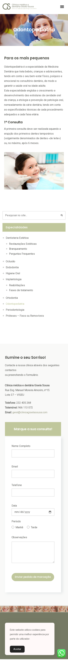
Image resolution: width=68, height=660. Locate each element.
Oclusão (10, 261)
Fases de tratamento (21, 290)
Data (14, 505)
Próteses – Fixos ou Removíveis (25, 315)
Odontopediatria (15, 303)
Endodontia (12, 267)
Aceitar (17, 649)
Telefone (17, 485)
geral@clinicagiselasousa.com (29, 412)
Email (15, 466)
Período (16, 521)
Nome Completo (21, 446)
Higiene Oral (13, 273)
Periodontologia (15, 309)
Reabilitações (17, 285)
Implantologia (13, 279)
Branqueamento (18, 248)
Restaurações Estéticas (23, 243)
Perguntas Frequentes (22, 253)
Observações (19, 537)
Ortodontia (12, 297)
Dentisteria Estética (17, 237)
